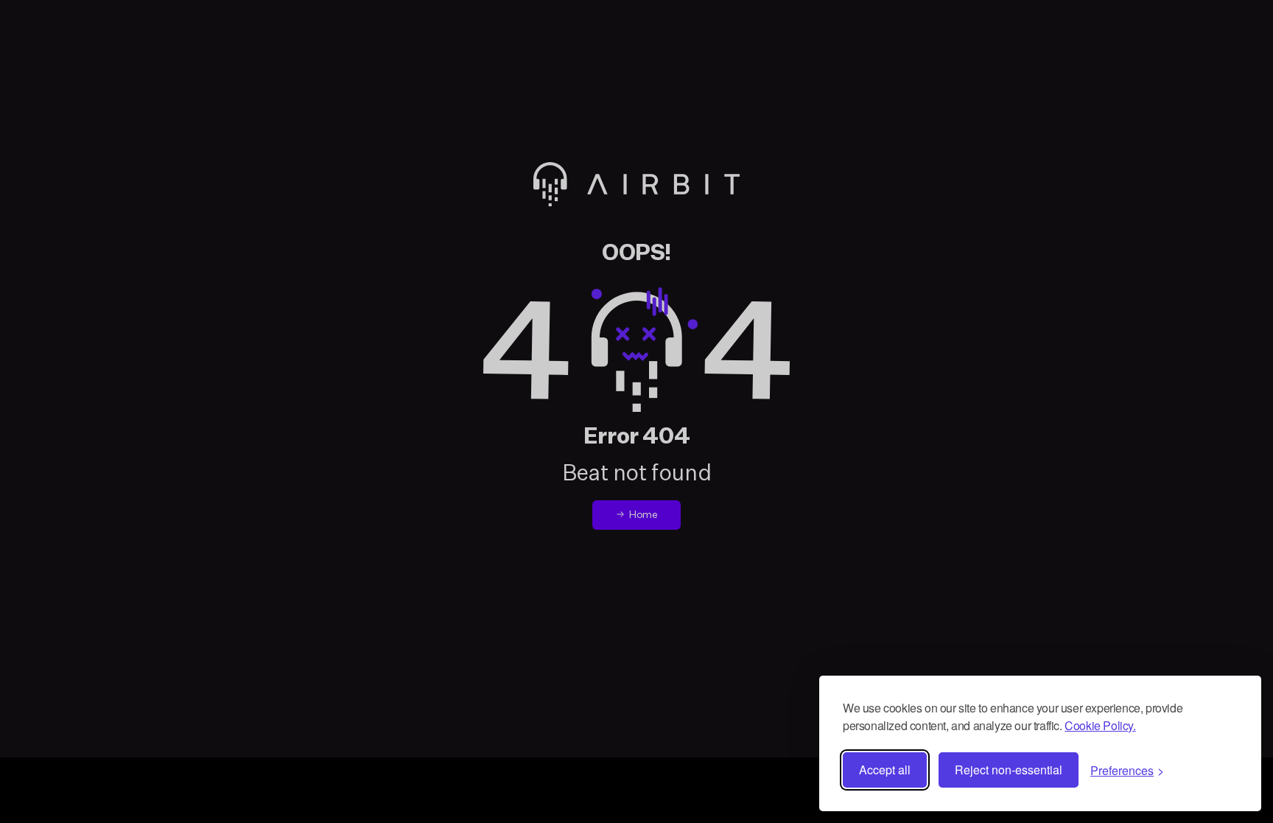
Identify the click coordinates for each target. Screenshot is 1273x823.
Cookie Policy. (1100, 725)
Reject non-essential (1008, 769)
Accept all (885, 769)
